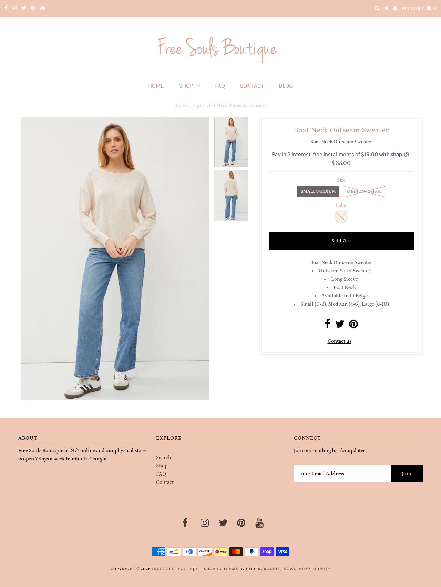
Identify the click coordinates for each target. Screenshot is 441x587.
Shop (186, 85)
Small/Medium (318, 191)
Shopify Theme (221, 569)
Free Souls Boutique (176, 569)
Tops (197, 105)
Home (156, 85)
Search (163, 457)
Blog (286, 85)
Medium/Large (364, 191)
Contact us (339, 341)
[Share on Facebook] (327, 326)
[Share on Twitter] (340, 326)
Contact (252, 85)
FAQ (220, 85)
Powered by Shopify (307, 569)
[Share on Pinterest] (353, 326)
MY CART (419, 8)
